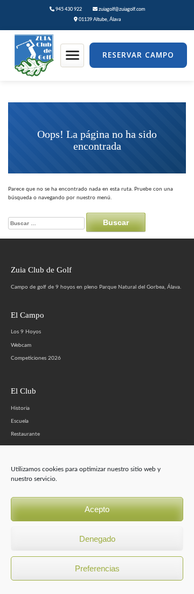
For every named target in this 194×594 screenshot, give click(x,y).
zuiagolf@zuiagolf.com (121, 9)
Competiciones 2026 (36, 358)
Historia (20, 408)
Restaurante (25, 434)
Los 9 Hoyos (26, 331)
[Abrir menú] (72, 55)
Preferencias (97, 568)
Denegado (97, 538)
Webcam (21, 345)
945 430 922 (68, 9)
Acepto (97, 509)
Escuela (20, 421)
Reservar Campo (138, 55)
